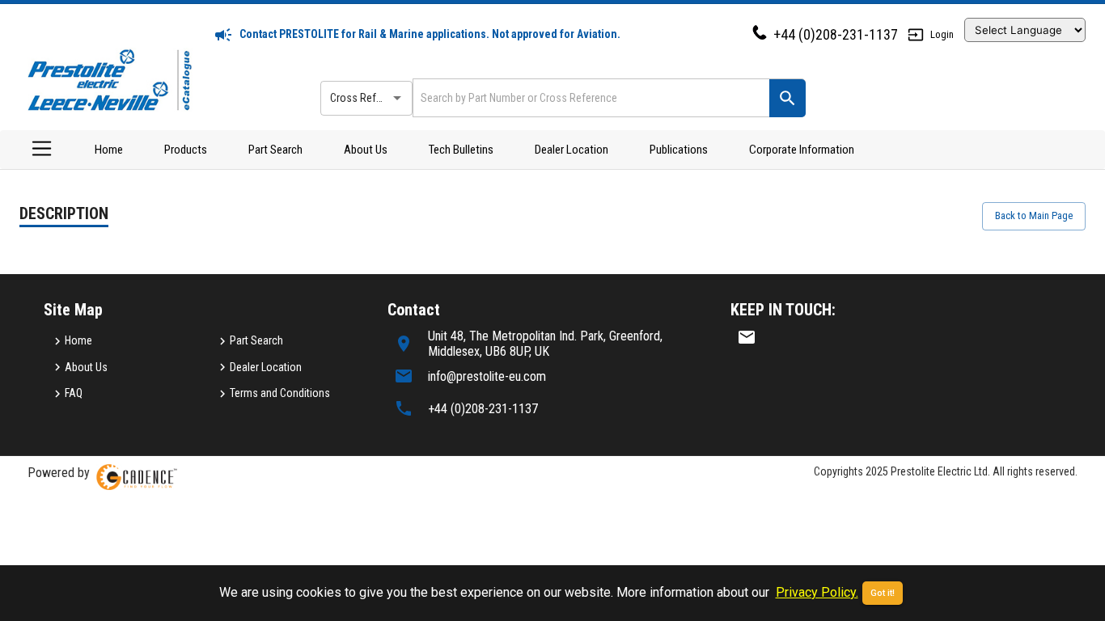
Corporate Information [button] (801, 149)
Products (185, 149)
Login (942, 34)
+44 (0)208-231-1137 (835, 34)
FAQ (74, 393)
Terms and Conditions (280, 393)
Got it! (882, 593)
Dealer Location (571, 149)
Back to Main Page (1034, 215)
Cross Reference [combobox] (369, 97)
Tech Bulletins (461, 149)
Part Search (275, 149)
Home (109, 149)
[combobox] (590, 97)
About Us (365, 149)
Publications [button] (679, 149)
